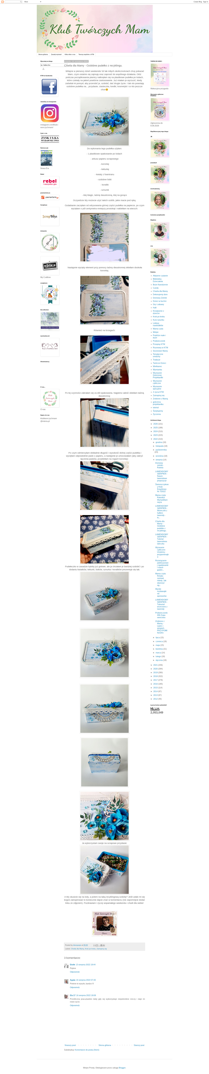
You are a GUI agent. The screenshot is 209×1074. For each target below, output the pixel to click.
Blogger (122, 1068)
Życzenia (157, 414)
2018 (155, 676)
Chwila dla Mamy (77, 949)
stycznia (159, 660)
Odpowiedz (75, 972)
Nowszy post (70, 1045)
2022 (155, 439)
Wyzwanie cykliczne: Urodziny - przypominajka (162, 552)
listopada (160, 446)
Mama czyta (158, 329)
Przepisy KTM (159, 344)
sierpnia (159, 460)
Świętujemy (158, 411)
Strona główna (43, 54)
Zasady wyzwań (56, 54)
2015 (155, 688)
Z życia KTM (158, 392)
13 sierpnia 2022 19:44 (86, 965)
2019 (155, 672)
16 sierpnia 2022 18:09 (86, 995)
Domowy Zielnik (160, 298)
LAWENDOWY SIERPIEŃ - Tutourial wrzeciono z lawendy (161, 604)
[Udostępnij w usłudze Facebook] (101, 945)
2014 (155, 691)
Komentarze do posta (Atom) (87, 1050)
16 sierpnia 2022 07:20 (86, 980)
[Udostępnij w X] (99, 945)
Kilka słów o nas (70, 54)
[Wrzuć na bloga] (97, 945)
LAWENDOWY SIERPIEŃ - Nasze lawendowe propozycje (161, 476)
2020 (155, 669)
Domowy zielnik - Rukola (159, 465)
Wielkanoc (157, 366)
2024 (155, 431)
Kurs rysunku (158, 320)
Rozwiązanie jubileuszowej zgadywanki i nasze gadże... (161, 565)
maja (158, 645)
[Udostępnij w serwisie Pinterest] (104, 945)
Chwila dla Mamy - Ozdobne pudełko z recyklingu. (160, 526)
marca (158, 653)
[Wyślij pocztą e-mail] (94, 945)
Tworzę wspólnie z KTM (86, 54)
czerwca (159, 641)
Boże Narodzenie (160, 285)
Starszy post (139, 1045)
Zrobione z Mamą (160, 399)
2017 (155, 680)
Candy (156, 288)
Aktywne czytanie (160, 276)
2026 (155, 424)
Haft (154, 308)
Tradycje (156, 360)
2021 (155, 665)
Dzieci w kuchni (159, 301)
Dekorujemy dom (160, 294)
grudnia (159, 442)
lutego (158, 656)
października (161, 450)
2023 (155, 435)
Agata (72, 980)
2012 (155, 699)
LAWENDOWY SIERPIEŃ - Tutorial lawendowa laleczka (161, 539)
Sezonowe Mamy (160, 351)
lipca (158, 638)
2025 (155, 428)
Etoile (72, 965)
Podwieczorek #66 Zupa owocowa (161, 615)
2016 (155, 684)
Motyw (155, 332)
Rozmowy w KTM (160, 348)
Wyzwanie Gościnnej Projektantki (158, 375)
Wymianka (157, 370)
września (160, 456)
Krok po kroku (90, 949)
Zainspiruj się (102, 949)
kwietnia (159, 649)
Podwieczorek (159, 341)
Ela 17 (72, 995)
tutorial (156, 408)
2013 (155, 695)
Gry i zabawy (158, 304)
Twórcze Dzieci (159, 363)
